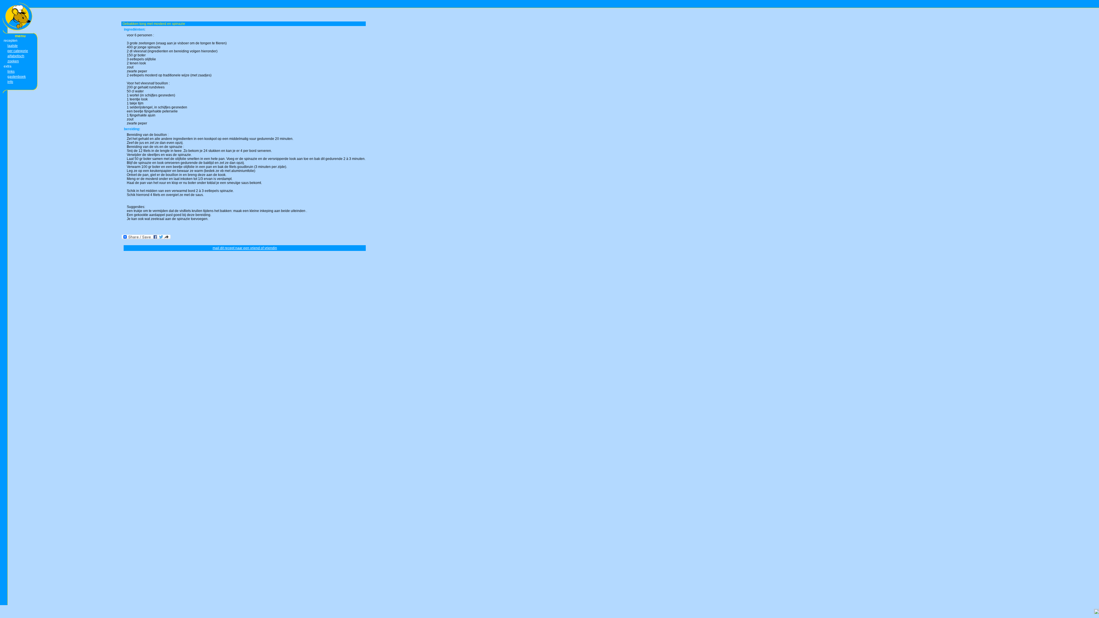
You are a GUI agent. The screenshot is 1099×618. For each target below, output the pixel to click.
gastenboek (16, 77)
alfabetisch (15, 56)
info (10, 82)
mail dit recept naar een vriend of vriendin (245, 248)
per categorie (17, 51)
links (11, 72)
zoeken (13, 61)
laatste (12, 46)
